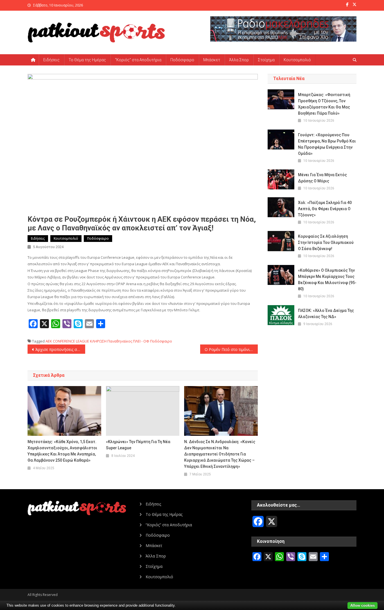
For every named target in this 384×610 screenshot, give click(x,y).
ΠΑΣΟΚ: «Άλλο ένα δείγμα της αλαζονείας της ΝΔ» (326, 313)
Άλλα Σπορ (239, 60)
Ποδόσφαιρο (182, 60)
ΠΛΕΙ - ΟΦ (141, 341)
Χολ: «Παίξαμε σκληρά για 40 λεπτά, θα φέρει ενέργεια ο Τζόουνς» (325, 208)
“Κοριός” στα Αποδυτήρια (138, 60)
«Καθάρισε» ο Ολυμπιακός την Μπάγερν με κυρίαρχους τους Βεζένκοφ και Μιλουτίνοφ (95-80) (327, 279)
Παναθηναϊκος (119, 341)
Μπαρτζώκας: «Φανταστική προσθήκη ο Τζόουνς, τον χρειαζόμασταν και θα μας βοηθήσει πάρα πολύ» (324, 103)
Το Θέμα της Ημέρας (87, 60)
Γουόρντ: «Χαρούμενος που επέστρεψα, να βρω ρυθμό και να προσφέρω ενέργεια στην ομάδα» (327, 144)
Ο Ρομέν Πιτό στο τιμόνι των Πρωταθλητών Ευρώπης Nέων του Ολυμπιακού (231, 349)
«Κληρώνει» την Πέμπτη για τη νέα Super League (138, 444)
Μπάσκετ (211, 60)
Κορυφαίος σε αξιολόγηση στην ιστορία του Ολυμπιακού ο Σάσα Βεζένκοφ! (326, 242)
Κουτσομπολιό (297, 60)
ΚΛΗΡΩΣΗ (98, 341)
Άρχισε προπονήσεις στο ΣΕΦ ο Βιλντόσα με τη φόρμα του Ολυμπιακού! (60, 349)
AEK (49, 341)
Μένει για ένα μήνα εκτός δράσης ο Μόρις (322, 178)
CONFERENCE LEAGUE (71, 341)
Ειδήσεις (51, 60)
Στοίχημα (266, 60)
